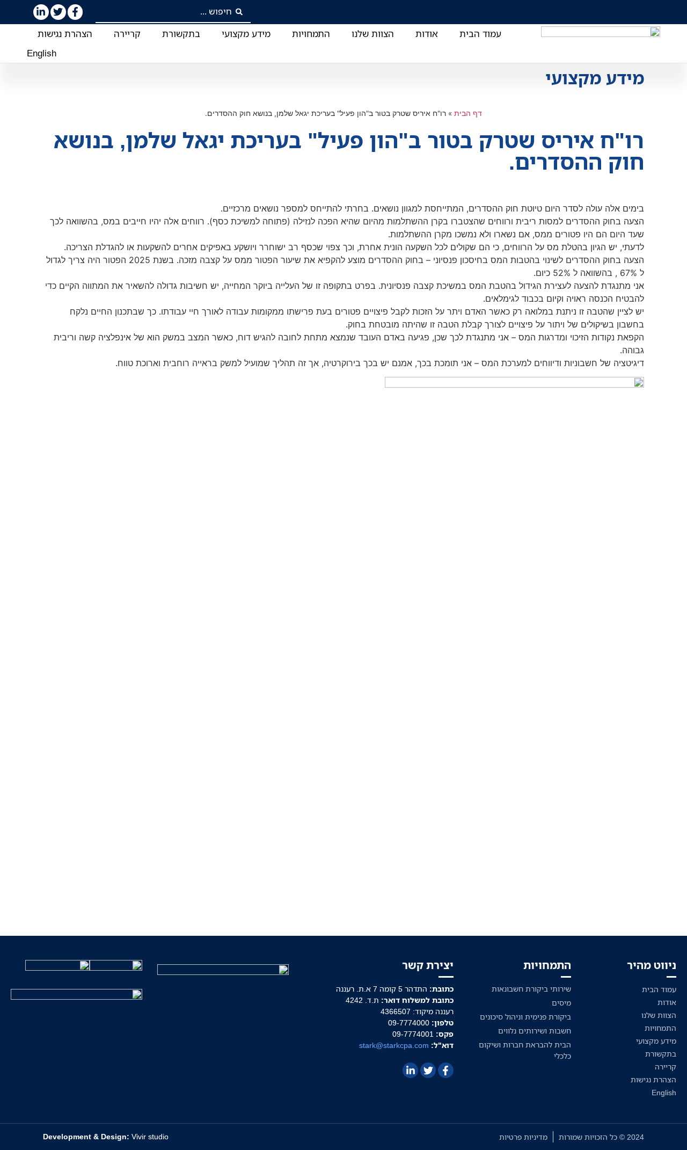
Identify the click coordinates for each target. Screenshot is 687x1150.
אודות (426, 33)
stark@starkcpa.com (394, 1045)
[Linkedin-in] (41, 12)
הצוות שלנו (373, 33)
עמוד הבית (480, 33)
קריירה (127, 33)
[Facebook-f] (75, 12)
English (41, 53)
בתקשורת (181, 33)
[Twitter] (58, 12)
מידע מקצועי (246, 33)
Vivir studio (106, 1136)
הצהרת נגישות (65, 33)
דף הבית (468, 113)
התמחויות (311, 33)
